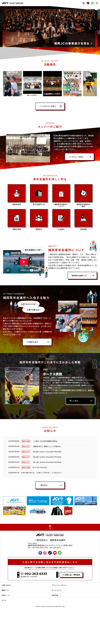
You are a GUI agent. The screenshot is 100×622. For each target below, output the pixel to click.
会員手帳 (55, 595)
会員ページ (6, 595)
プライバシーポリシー (59, 585)
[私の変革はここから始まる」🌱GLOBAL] (32, 83)
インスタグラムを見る (47, 106)
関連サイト (6, 590)
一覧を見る (43, 485)
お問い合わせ (6, 585)
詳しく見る (74, 401)
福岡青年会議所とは (79, 275)
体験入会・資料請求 (72, 575)
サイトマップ (56, 590)
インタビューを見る (76, 157)
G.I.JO (4, 600)
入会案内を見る (32, 342)
